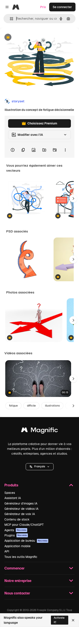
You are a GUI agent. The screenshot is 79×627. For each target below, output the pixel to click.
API (6, 551)
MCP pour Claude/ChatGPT (24, 525)
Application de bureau (25, 541)
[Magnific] (39, 431)
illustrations (52, 405)
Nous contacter (17, 593)
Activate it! (59, 620)
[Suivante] (73, 198)
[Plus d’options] (65, 149)
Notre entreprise (17, 580)
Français (39, 466)
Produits (11, 485)
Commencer (14, 568)
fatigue (13, 405)
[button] (40, 466)
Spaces (9, 493)
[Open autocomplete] (10, 18)
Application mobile (17, 546)
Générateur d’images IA (20, 503)
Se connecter (62, 7)
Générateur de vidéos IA (21, 509)
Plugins (15, 535)
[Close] (73, 620)
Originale (29, 37)
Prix (43, 7)
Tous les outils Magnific (20, 557)
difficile (31, 405)
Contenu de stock (16, 519)
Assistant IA (12, 498)
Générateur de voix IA (19, 514)
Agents (15, 530)
